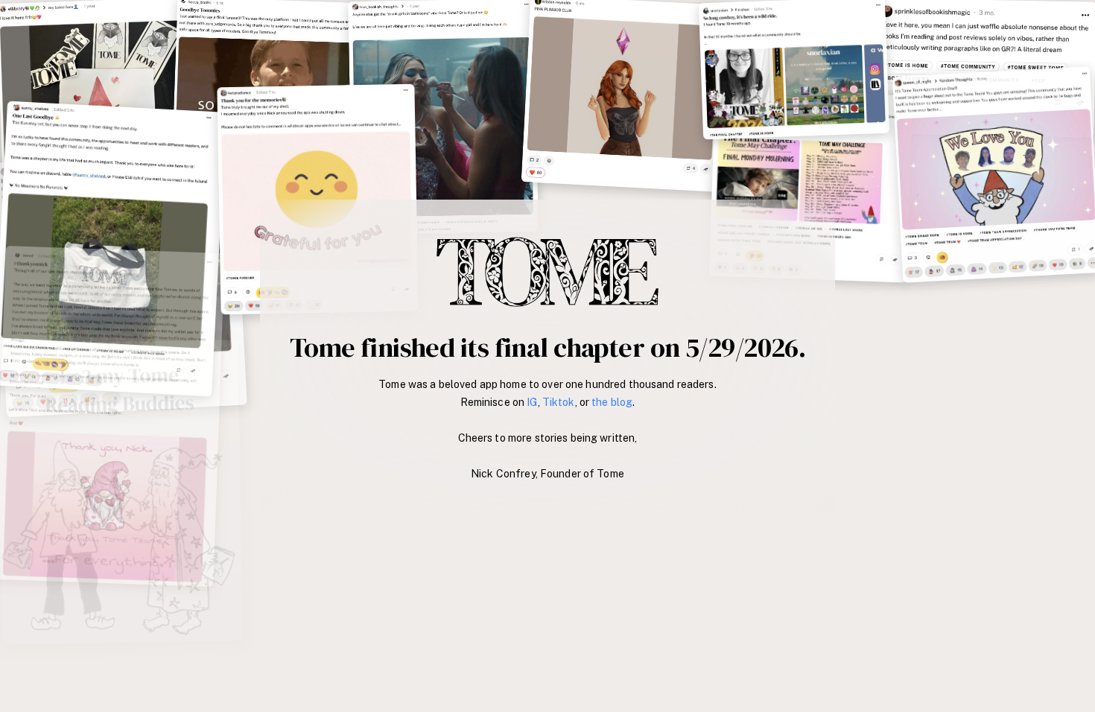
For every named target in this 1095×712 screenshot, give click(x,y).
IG (532, 402)
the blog (611, 402)
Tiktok (558, 402)
